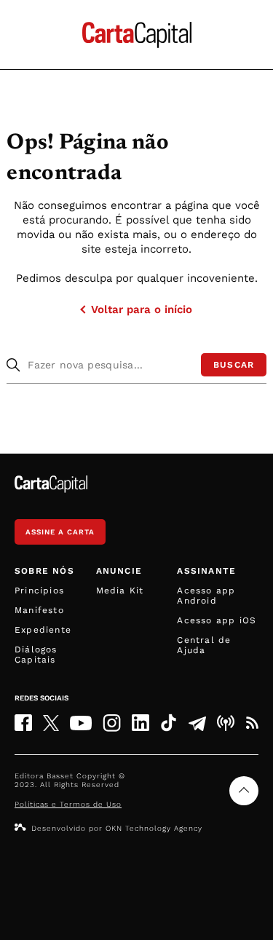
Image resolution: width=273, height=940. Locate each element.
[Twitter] (51, 723)
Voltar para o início (141, 309)
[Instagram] (112, 723)
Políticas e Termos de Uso (68, 804)
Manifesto (39, 610)
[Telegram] (197, 723)
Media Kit (120, 590)
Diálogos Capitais (36, 654)
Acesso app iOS (216, 620)
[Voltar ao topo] (243, 790)
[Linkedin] (140, 722)
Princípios (39, 590)
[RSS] (251, 723)
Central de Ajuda (204, 645)
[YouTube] (81, 723)
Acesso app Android (206, 595)
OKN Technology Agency (154, 828)
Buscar (233, 365)
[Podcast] (225, 723)
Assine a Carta (60, 532)
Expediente (43, 630)
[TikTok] (168, 723)
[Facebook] (23, 722)
